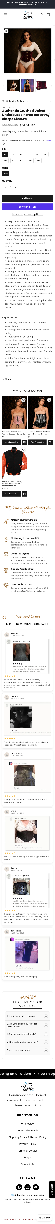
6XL (30, 160)
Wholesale (27, 1123)
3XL (5, 160)
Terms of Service (27, 1150)
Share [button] (8, 379)
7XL (38, 160)
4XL (14, 160)
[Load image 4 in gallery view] (41, 85)
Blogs (27, 1157)
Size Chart (51, 1189)
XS (5, 154)
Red (6, 173)
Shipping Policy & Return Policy (27, 1137)
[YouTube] (36, 1187)
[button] (6, 15)
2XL (45, 154)
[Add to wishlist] (23, 400)
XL (37, 154)
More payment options (27, 214)
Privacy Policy (27, 1143)
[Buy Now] (24, 442)
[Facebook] (19, 1187)
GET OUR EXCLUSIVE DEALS (20, 1219)
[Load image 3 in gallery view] (27, 85)
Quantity (7, 180)
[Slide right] (52, 86)
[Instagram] (27, 1187)
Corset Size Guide (27, 1130)
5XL (22, 160)
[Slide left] (3, 86)
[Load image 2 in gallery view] (13, 85)
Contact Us (27, 1164)
